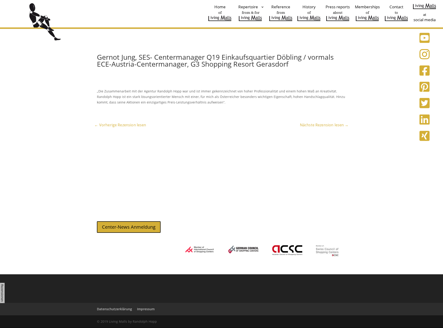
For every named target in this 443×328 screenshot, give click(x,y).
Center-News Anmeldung (129, 227)
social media (424, 17)
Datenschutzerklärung (114, 309)
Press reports (338, 10)
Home (220, 10)
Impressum (146, 309)
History (309, 10)
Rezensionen (2, 293)
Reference (280, 10)
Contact (396, 10)
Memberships (367, 10)
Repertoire (249, 10)
